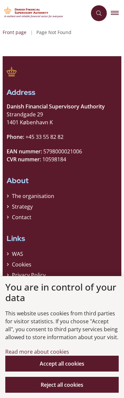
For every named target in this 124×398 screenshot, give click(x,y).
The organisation (33, 196)
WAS (17, 254)
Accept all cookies (62, 363)
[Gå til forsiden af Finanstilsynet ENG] (43, 13)
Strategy (22, 206)
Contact (21, 217)
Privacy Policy (29, 275)
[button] (117, 13)
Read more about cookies (37, 351)
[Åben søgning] (99, 13)
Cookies (21, 264)
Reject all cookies (62, 384)
